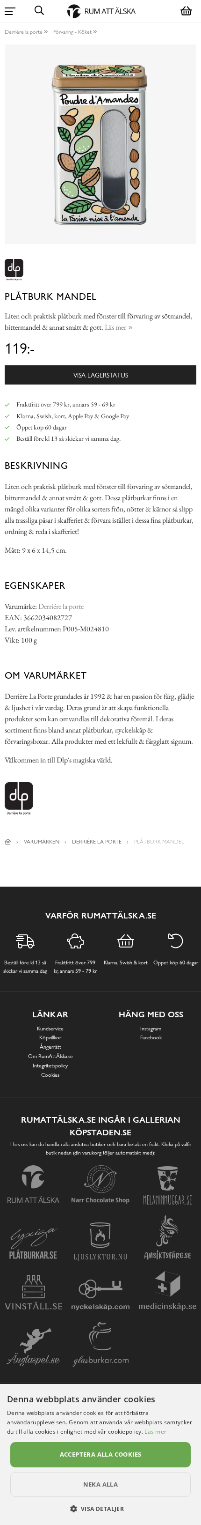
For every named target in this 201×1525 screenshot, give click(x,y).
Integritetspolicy (50, 1065)
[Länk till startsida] (8, 841)
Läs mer (155, 1432)
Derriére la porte (24, 32)
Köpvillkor (50, 1037)
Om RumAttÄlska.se (50, 1056)
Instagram (150, 1028)
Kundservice (50, 1028)
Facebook (151, 1037)
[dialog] (100, 1454)
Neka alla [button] (100, 1484)
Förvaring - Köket (72, 32)
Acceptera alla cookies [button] (101, 1454)
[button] (100, 1508)
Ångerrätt (50, 1047)
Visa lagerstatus (100, 375)
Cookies (50, 1075)
